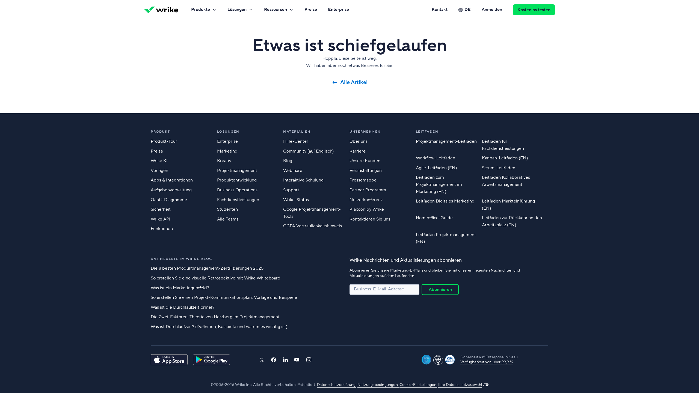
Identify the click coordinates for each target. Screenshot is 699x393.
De (467, 9)
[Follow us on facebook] (273, 360)
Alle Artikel (354, 82)
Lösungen (237, 9)
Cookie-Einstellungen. (418, 384)
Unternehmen (365, 132)
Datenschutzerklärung (336, 384)
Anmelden (492, 9)
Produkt (160, 132)
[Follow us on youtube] (297, 360)
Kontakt (440, 9)
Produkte (200, 9)
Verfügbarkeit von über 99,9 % (486, 362)
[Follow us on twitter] (261, 360)
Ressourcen (275, 9)
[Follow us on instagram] (309, 360)
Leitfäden (427, 132)
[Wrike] (161, 10)
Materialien (297, 132)
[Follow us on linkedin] (285, 359)
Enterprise (338, 9)
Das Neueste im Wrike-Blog (181, 259)
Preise (310, 9)
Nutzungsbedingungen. (378, 384)
